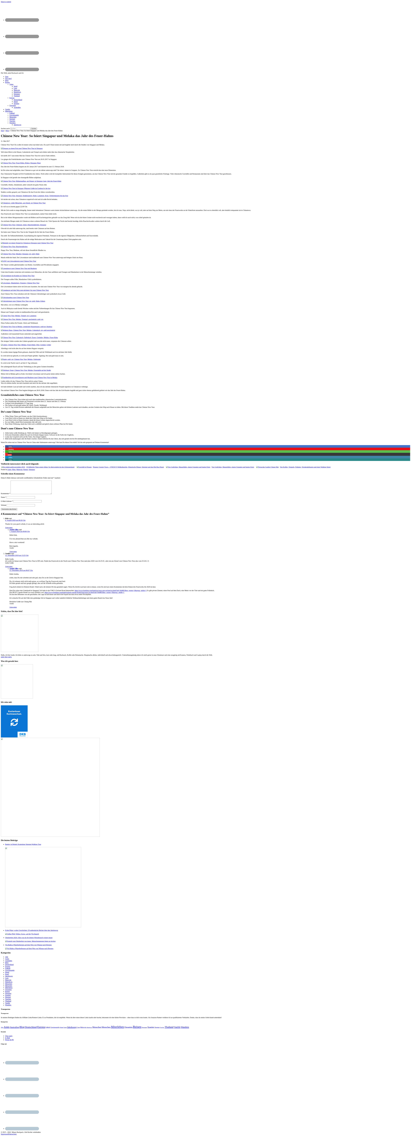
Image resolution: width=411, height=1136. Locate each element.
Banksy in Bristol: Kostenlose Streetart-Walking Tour (23, 844)
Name (3, 497)
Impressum (4, 1134)
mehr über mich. (6, 657)
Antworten (8, 528)
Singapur (17, 94)
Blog (6, 80)
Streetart (12, 119)
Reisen (7, 82)
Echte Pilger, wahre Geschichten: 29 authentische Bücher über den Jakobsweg (31, 930)
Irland (16, 102)
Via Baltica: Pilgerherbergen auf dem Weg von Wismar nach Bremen (28, 945)
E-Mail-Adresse (7, 501)
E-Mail (7, 1038)
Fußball (12, 113)
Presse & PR (9, 1040)
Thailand (17, 96)
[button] (9, 447)
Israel (15, 86)
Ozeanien (12, 105)
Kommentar (5, 493)
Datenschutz (12, 1134)
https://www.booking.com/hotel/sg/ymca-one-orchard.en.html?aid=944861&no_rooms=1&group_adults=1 (111, 590)
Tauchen (12, 121)
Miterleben (8, 111)
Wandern (12, 123)
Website (3, 505)
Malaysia (17, 90)
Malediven (17, 92)
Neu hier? (8, 78)
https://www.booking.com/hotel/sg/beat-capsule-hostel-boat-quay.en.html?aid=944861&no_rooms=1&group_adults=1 (84, 592)
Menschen (12, 117)
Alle (6, 957)
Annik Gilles (13, 529)
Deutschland (18, 100)
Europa (11, 98)
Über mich (8, 1036)
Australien (17, 107)
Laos (15, 88)
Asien (11, 84)
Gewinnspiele (14, 115)
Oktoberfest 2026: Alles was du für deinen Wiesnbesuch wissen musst (28, 938)
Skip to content (6, 2)
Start (6, 77)
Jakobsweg (17, 125)
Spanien (16, 104)
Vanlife (7, 109)
